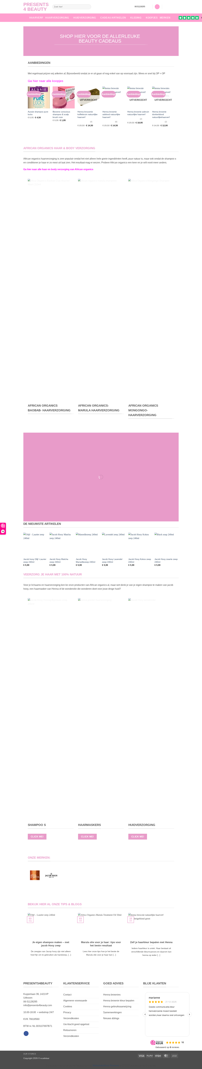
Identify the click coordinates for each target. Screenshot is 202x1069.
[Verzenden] (88, 6)
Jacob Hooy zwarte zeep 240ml (166, 560)
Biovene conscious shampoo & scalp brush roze (61, 114)
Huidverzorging (84, 17)
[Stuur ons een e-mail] (177, 6)
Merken (165, 17)
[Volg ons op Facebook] (165, 6)
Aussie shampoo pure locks (38, 113)
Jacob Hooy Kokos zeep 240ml (139, 560)
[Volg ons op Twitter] (173, 6)
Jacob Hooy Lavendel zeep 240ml (112, 560)
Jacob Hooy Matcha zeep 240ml (59, 560)
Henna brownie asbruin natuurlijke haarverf (138, 113)
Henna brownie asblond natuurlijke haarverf (111, 114)
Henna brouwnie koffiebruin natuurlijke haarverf (87, 114)
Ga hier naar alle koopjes (45, 81)
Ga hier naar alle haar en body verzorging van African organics (58, 169)
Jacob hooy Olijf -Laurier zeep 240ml (34, 560)
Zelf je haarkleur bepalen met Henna (151, 942)
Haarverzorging (57, 17)
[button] (148, 7)
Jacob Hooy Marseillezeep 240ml (85, 560)
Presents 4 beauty (35, 7)
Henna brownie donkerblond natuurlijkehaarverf (161, 114)
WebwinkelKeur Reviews (106, 1065)
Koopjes (152, 17)
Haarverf (36, 17)
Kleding (135, 17)
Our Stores (29, 1054)
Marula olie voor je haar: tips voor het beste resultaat (101, 944)
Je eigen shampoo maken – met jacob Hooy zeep (50, 944)
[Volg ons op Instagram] (169, 6)
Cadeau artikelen (113, 17)
